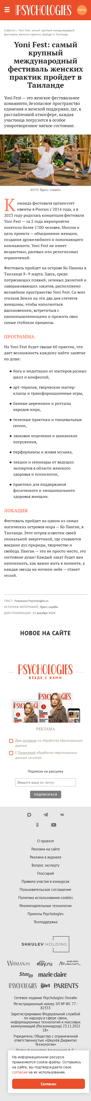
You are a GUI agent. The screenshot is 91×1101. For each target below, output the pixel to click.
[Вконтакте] (62, 815)
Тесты (82, 10)
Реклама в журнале (45, 857)
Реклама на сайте (45, 849)
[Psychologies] (43, 10)
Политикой (26, 752)
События (9, 30)
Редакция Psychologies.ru (31, 601)
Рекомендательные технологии (45, 905)
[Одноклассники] (37, 825)
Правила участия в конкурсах (45, 881)
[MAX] (29, 815)
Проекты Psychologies (45, 913)
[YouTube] (54, 825)
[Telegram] (45, 815)
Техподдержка (45, 921)
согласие (29, 740)
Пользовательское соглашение (45, 889)
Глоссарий (45, 873)
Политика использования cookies (45, 897)
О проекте (45, 841)
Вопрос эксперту (45, 865)
